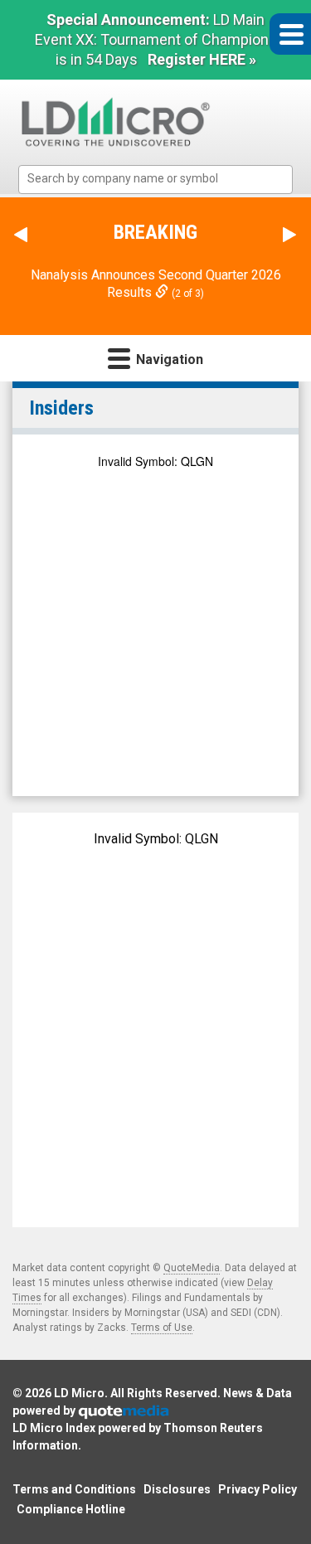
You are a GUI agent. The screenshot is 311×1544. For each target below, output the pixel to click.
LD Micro (79, 1393)
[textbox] (163, 179)
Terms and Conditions (74, 1489)
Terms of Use (161, 1327)
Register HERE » (202, 59)
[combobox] (155, 179)
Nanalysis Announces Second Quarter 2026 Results (156, 283)
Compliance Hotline (71, 1509)
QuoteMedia (191, 1268)
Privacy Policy (257, 1489)
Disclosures (177, 1489)
